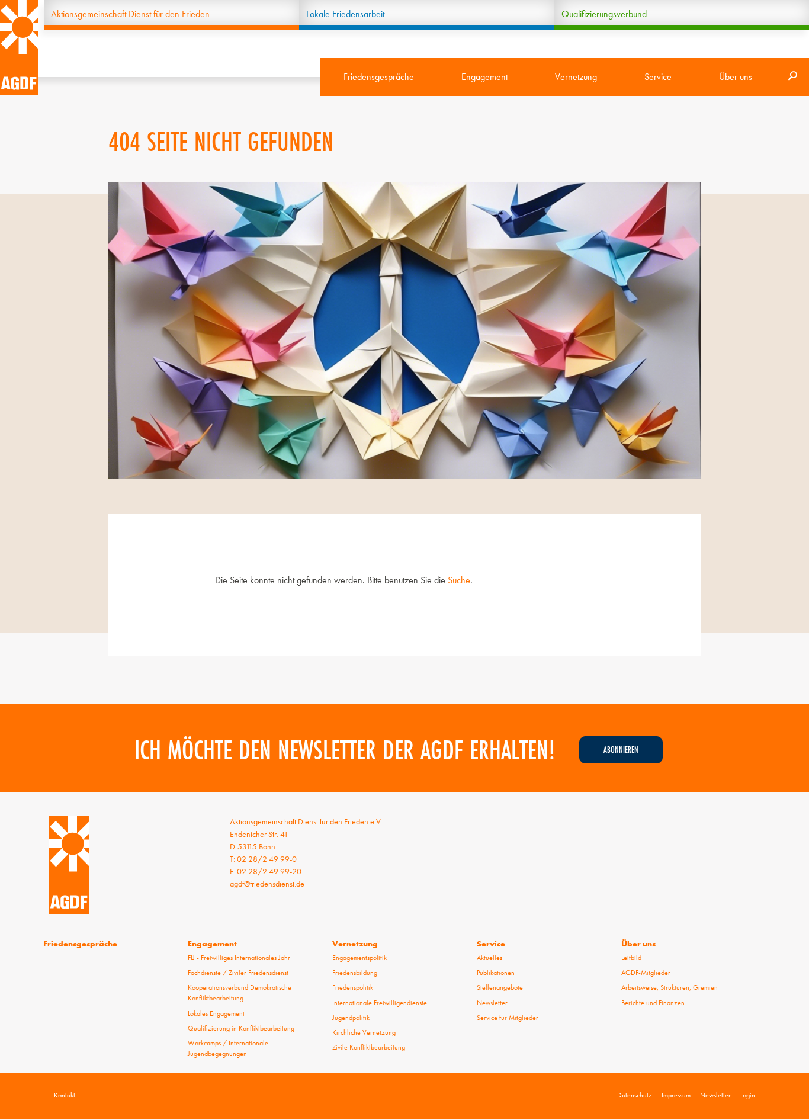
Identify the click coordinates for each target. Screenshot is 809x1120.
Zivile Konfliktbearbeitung (368, 1047)
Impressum (676, 1095)
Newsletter (492, 1002)
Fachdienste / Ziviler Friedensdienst (238, 972)
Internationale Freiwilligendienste (379, 1002)
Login (747, 1095)
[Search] (792, 77)
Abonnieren (620, 749)
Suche (459, 580)
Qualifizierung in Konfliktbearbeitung (241, 1028)
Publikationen (496, 972)
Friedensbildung (354, 972)
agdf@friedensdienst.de (267, 883)
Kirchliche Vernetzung (364, 1032)
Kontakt (64, 1095)
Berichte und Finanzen (653, 1002)
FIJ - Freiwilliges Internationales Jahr (239, 957)
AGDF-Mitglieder (645, 972)
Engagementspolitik (359, 957)
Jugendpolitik (351, 1017)
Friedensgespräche (378, 76)
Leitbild (631, 957)
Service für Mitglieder (507, 1017)
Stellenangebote (500, 987)
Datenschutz (634, 1095)
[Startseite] (19, 47)
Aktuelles (489, 957)
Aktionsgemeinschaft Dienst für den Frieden (130, 14)
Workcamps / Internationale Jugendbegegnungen (228, 1048)
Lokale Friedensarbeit (345, 14)
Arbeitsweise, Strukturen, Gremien (669, 987)
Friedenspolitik (352, 987)
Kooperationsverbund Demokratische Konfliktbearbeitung (239, 993)
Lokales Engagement (216, 1013)
